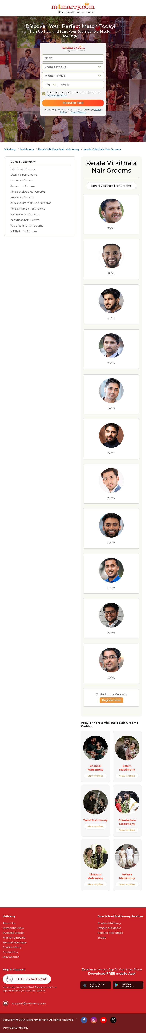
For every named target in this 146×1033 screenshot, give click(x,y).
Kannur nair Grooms (22, 186)
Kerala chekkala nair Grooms (27, 191)
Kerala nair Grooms (22, 197)
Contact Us (10, 952)
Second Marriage (15, 942)
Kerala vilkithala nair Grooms (27, 208)
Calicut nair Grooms (22, 169)
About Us (9, 923)
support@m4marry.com (29, 1003)
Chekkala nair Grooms (23, 174)
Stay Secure (11, 957)
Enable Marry (12, 947)
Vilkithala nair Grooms (23, 231)
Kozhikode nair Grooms (24, 220)
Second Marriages (110, 932)
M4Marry (10, 149)
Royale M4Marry (109, 928)
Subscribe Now (13, 928)
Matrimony (27, 149)
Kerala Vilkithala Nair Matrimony (58, 149)
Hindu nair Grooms (22, 180)
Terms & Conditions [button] (15, 1027)
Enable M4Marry (109, 923)
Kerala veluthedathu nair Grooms (30, 203)
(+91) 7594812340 (31, 979)
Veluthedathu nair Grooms (26, 225)
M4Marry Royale (14, 937)
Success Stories (13, 932)
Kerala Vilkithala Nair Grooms (102, 149)
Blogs (102, 937)
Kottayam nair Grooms (24, 214)
